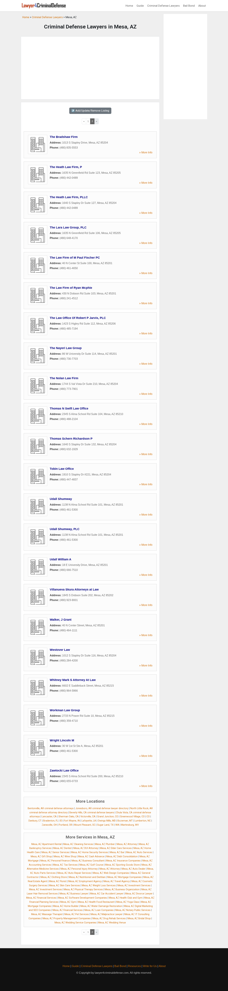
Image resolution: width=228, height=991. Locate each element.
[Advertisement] (90, 68)
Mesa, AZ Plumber (105, 844)
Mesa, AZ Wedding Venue (112, 922)
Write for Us (150, 966)
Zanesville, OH (49, 824)
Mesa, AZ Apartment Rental (46, 844)
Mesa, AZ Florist (57, 881)
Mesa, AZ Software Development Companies (82, 897)
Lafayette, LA (89, 820)
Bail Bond (189, 5)
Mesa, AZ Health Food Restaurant (96, 902)
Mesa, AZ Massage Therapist (47, 914)
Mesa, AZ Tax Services (65, 864)
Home (129, 5)
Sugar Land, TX (105, 824)
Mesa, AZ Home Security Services (89, 852)
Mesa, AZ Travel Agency (116, 881)
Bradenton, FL (50, 820)
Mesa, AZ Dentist (62, 848)
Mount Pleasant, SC (84, 824)
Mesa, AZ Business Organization (122, 889)
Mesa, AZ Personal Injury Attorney (79, 868)
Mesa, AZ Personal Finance (55, 860)
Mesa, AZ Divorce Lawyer (139, 893)
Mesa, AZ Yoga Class (127, 902)
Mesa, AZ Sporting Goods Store (122, 864)
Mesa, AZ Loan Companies (98, 910)
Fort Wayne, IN (72, 820)
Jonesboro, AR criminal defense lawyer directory (101, 808)
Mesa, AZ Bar (117, 852)
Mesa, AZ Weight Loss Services (99, 885)
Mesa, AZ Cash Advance (91, 856)
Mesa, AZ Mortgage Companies (124, 877)
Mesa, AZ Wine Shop (65, 856)
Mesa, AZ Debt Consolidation (122, 856)
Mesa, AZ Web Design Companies (111, 873)
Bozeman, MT (125, 820)
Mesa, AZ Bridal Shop (139, 918)
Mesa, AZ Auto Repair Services (74, 873)
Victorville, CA (87, 816)
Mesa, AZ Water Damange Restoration (101, 906)
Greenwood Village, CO (132, 816)
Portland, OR (65, 824)
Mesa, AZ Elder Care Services (116, 848)
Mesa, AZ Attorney (127, 844)
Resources (134, 966)
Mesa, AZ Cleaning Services (78, 844)
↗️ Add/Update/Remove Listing (90, 110)
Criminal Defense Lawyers (163, 5)
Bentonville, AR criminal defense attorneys (51, 808)
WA (117, 824)
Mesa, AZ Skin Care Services (64, 885)
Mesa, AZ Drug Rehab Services (109, 918)
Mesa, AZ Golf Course (91, 864)
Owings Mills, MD (107, 820)
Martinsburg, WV (130, 824)
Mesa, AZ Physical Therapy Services (83, 889)
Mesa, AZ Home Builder (66, 906)
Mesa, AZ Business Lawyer (74, 893)
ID (61, 820)
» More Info (145, 152)
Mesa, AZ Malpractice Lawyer (107, 914)
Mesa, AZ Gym (68, 902)
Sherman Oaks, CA (68, 816)
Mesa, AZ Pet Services (76, 914)
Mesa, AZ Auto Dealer (133, 868)
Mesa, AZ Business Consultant (88, 860)
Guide (140, 5)
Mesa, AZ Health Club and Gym (125, 897)
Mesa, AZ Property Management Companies (67, 918)
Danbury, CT (35, 820)
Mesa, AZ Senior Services (55, 852)
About (202, 5)
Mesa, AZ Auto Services (139, 852)
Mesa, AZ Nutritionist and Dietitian (87, 877)
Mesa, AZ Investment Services (134, 885)
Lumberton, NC (143, 820)
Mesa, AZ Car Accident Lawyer (106, 893)
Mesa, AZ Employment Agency (85, 881)
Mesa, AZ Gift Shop (41, 856)
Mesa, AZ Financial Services (41, 897)
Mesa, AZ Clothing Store (54, 877)
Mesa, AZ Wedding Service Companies (75, 922)
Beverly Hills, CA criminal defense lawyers (91, 812)
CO (148, 816)
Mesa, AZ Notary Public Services (133, 910)
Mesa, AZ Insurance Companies (123, 860)
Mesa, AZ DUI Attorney (85, 848)
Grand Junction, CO (107, 816)
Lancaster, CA (49, 816)
